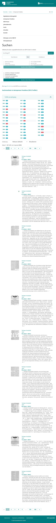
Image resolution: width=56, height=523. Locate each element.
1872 (21, 106)
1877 (21, 120)
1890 (39, 117)
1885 (39, 103)
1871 (21, 103)
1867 (4, 132)
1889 (39, 115)
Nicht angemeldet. (51, 518)
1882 (21, 135)
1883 (21, 138)
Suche (10, 12)
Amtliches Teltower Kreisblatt (12, 73)
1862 (4, 117)
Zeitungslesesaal (7, 40)
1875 (21, 115)
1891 (39, 120)
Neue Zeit (7, 63)
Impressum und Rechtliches (18, 518)
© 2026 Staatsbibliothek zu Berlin (19, 520)
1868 (4, 135)
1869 (4, 138)
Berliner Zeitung (9, 61)
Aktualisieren (32, 142)
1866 (4, 129)
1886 (39, 106)
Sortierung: (5, 141)
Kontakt (5, 32)
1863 (4, 120)
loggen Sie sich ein (8, 86)
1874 (21, 112)
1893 (39, 126)
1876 (21, 117)
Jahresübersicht (7, 24)
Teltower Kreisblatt (9, 77)
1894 (39, 129)
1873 (21, 109)
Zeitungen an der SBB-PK (9, 38)
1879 (21, 126)
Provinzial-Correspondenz (11, 76)
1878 (21, 123)
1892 (39, 123)
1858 (4, 106)
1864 (4, 123)
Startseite (5, 12)
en (52, 12)
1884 (39, 100)
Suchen (51, 53)
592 (35, 148)
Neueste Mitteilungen (10, 74)
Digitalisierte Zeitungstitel (9, 16)
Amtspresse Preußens (8, 19)
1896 (39, 135)
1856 (4, 100)
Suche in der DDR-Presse (28, 67)
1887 (39, 109)
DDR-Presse (6, 21)
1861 (4, 115)
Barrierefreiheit (30, 518)
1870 (21, 100)
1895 (39, 132)
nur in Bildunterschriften (37, 65)
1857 (4, 103)
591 (30, 148)
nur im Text (33, 63)
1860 (4, 112)
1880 (21, 129)
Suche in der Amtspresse (28, 80)
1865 (4, 126)
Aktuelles (5, 30)
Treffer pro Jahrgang (10, 97)
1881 (21, 132)
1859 (4, 109)
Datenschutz (7, 518)
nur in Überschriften (36, 61)
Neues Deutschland (10, 65)
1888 (39, 112)
